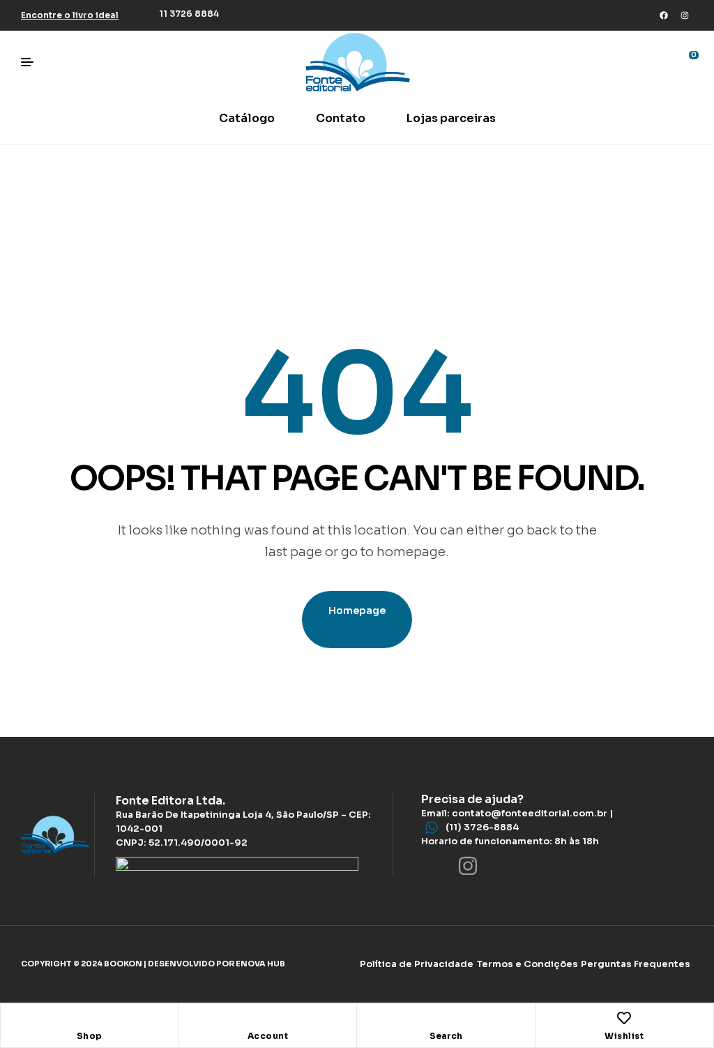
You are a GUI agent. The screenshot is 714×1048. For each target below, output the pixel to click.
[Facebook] (663, 15)
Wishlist (624, 1036)
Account (268, 1036)
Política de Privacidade (416, 964)
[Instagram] (684, 15)
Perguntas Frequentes (635, 964)
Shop (89, 1036)
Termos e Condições (527, 964)
